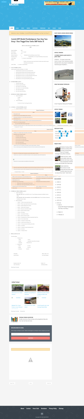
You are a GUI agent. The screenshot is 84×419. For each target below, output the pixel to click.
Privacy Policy (53, 408)
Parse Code (36, 408)
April (59, 204)
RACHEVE (46, 417)
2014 (58, 197)
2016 (58, 192)
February (60, 214)
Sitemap (61, 408)
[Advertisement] (59, 16)
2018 (58, 187)
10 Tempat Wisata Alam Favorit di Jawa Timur (62, 55)
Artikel (56, 131)
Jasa (68, 131)
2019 (58, 184)
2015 (58, 195)
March (59, 212)
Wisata (56, 137)
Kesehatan (57, 133)
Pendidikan (4, 1)
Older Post (49, 383)
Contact (28, 408)
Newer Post (12, 383)
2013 (58, 200)
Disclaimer (44, 408)
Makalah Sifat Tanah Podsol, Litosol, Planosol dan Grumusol (17, 307)
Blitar (63, 131)
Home (31, 383)
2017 (58, 189)
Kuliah (64, 133)
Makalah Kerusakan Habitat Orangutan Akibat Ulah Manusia (43, 294)
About (22, 408)
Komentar (22, 311)
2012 (58, 203)
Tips (64, 135)
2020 (58, 182)
